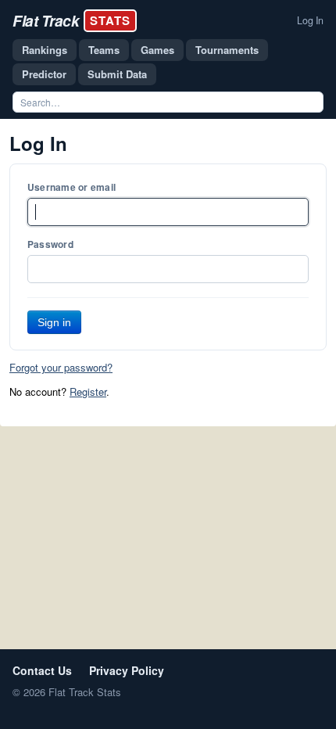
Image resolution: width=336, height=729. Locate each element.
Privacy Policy (126, 670)
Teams (104, 49)
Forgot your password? (61, 367)
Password (50, 244)
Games (157, 49)
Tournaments (227, 49)
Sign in (54, 322)
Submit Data (117, 73)
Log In (310, 20)
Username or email (71, 187)
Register (88, 391)
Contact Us (42, 670)
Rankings (44, 49)
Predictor (44, 73)
